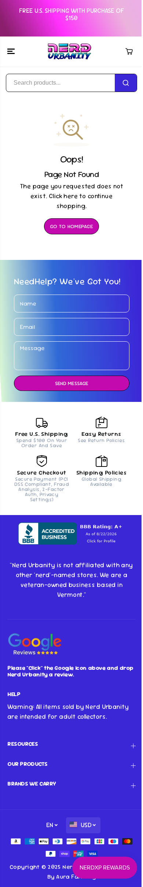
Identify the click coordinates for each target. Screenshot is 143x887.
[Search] (126, 83)
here (70, 196)
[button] (11, 51)
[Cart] (129, 51)
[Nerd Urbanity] (70, 51)
